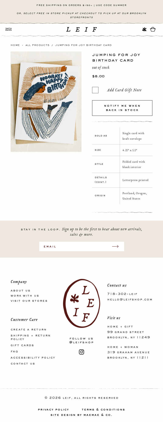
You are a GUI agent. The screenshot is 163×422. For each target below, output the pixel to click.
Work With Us (25, 295)
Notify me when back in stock (122, 108)
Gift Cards (22, 345)
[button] (8, 29)
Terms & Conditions (103, 409)
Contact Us (23, 363)
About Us (21, 290)
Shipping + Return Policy (31, 337)
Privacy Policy (53, 409)
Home (15, 45)
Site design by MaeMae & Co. (81, 414)
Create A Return (29, 329)
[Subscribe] (117, 246)
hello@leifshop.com (130, 299)
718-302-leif (122, 294)
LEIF (67, 397)
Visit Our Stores (29, 300)
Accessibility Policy (33, 357)
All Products (37, 45)
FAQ (14, 351)
